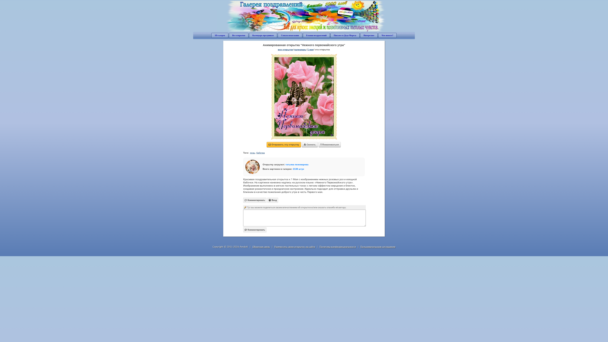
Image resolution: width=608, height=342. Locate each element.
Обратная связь (261, 247)
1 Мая (310, 49)
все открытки (285, 49)
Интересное (369, 35)
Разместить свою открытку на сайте (294, 247)
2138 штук (298, 169)
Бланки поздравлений (316, 35)
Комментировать (255, 230)
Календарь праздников (263, 35)
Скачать (310, 144)
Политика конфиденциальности (338, 247)
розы (252, 153)
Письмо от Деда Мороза (345, 35)
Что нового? (387, 35)
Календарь (300, 49)
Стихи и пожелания (290, 35)
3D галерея (220, 35)
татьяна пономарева (296, 164)
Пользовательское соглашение (377, 247)
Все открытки (238, 35)
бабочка (260, 153)
